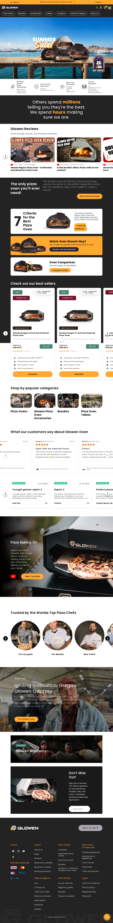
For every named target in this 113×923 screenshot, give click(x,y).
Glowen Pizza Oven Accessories (43, 415)
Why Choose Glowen (90, 196)
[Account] (101, 8)
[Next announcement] (93, 2)
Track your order (42, 892)
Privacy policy (88, 887)
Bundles (63, 411)
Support (16, 2)
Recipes (61, 892)
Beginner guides (65, 887)
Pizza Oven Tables (88, 413)
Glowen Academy (78, 13)
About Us (95, 13)
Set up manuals (65, 883)
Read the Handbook (80, 227)
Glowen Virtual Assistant (64, 249)
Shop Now (32, 374)
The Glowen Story (26, 719)
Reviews (38, 858)
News (36, 854)
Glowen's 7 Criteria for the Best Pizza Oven (68, 869)
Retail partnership (42, 871)
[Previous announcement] (21, 2)
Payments (86, 896)
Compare (61, 13)
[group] (56, 48)
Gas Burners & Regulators (88, 857)
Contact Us (39, 887)
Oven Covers (88, 863)
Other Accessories (90, 871)
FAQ (36, 883)
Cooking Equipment (91, 852)
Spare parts (39, 900)
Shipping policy (89, 892)
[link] (54, 469)
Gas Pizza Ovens (65, 860)
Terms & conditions (91, 883)
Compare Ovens (60, 270)
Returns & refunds (42, 896)
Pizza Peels (87, 867)
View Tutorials (32, 576)
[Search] (97, 8)
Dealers (37, 909)
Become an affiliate (43, 863)
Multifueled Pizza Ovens (65, 855)
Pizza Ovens (19, 411)
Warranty (38, 905)
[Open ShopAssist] (107, 917)
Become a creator (42, 867)
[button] (6, 456)
